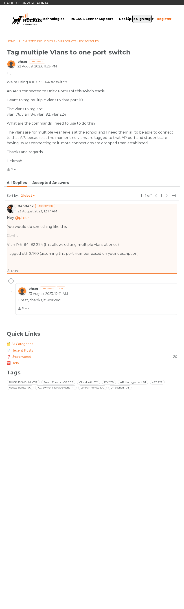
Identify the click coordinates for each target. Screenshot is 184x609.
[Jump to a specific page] (173, 195)
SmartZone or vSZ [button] (58, 382)
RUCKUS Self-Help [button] (23, 382)
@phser (22, 218)
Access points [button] (20, 387)
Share (12, 169)
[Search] (128, 19)
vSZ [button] (157, 382)
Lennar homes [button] (92, 387)
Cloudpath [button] (88, 382)
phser (22, 62)
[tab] (17, 183)
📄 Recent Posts (20, 350)
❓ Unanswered (92, 357)
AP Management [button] (133, 382)
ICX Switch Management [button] (55, 387)
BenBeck (25, 206)
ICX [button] (109, 382)
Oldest (26, 196)
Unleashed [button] (120, 387)
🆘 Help (13, 363)
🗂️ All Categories (20, 344)
